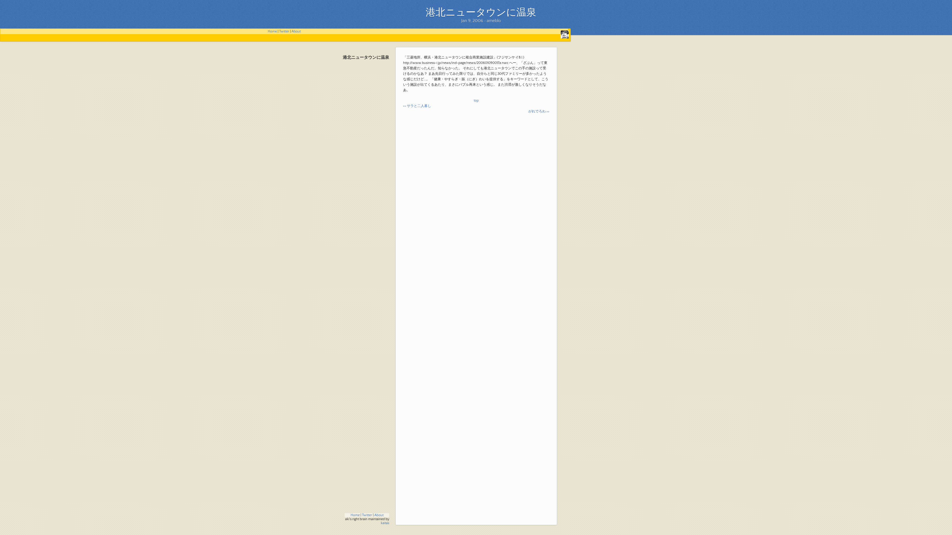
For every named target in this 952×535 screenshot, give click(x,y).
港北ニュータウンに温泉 (366, 57)
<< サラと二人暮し (417, 106)
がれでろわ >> (538, 111)
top (476, 101)
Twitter (284, 31)
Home (272, 31)
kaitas (385, 523)
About (296, 31)
